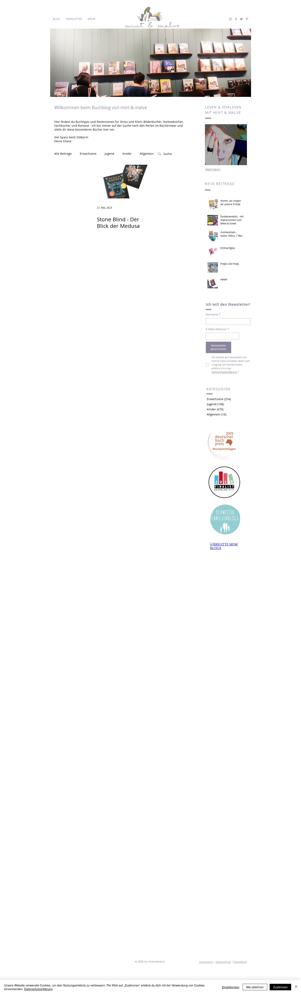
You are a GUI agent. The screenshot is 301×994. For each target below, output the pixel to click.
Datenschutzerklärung (38, 989)
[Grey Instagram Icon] (230, 19)
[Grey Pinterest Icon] (247, 19)
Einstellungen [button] (230, 987)
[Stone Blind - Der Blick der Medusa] (122, 181)
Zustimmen (280, 987)
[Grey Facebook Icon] (236, 19)
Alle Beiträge (63, 154)
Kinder (127, 154)
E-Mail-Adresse (217, 329)
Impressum (206, 962)
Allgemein (147, 154)
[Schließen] (296, 987)
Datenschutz (223, 962)
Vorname (213, 314)
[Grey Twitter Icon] (241, 19)
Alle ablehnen (255, 987)
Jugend (109, 154)
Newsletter (240, 962)
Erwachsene (88, 154)
